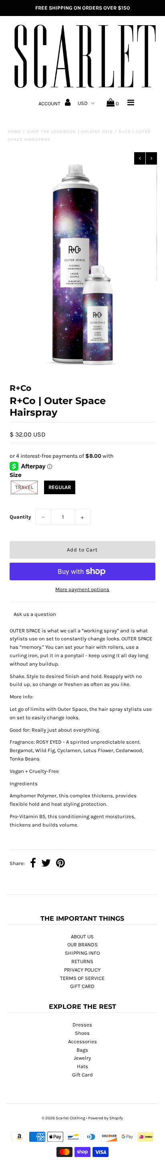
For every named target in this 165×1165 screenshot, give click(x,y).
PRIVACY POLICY (82, 970)
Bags (82, 1050)
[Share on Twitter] (46, 864)
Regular (59, 487)
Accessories (82, 1041)
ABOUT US (82, 937)
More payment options (82, 589)
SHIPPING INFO (82, 953)
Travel (24, 487)
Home (14, 131)
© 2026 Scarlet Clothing (63, 1118)
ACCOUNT (50, 104)
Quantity (20, 517)
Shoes (82, 1033)
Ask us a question (35, 614)
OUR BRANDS (82, 945)
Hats (82, 1066)
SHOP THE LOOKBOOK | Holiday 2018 (70, 131)
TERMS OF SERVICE (82, 978)
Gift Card (82, 1075)
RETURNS (82, 961)
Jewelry (82, 1058)
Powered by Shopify (105, 1118)
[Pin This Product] (60, 864)
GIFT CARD (82, 986)
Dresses (82, 1025)
